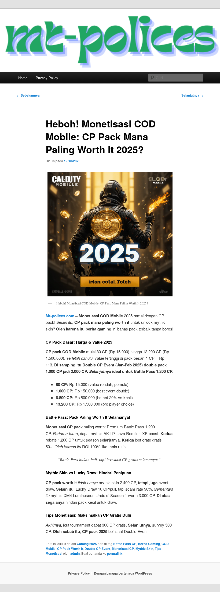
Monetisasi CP (123, 548)
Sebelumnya (28, 95)
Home (22, 77)
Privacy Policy (47, 77)
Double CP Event (97, 548)
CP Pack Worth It (70, 548)
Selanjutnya (192, 95)
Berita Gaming (149, 543)
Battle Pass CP (124, 543)
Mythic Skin (144, 548)
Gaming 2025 (87, 543)
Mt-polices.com (60, 316)
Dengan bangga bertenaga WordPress (123, 573)
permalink (114, 553)
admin (75, 553)
